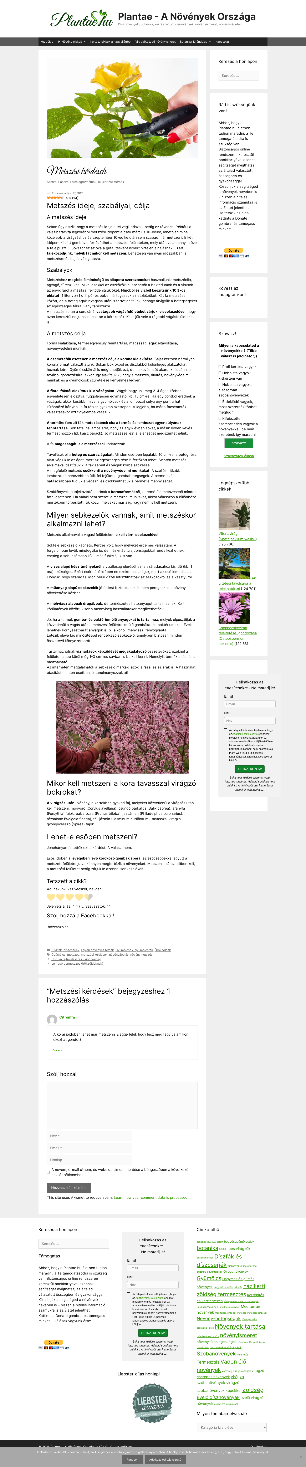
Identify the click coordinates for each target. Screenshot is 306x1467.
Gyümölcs (58, 954)
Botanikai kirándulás (193, 41)
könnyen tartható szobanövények (241, 1301)
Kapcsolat (222, 41)
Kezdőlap (47, 41)
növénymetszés (141, 954)
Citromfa (67, 1017)
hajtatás (238, 1287)
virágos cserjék (242, 1371)
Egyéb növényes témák (97, 950)
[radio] (51, 898)
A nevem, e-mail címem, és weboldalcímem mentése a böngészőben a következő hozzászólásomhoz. (119, 1172)
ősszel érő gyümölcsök (226, 1404)
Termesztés (208, 1362)
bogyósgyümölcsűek (239, 1241)
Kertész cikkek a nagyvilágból (110, 41)
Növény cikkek (72, 41)
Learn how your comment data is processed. (151, 1197)
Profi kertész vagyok (239, 367)
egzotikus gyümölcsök (209, 1271)
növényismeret (238, 1335)
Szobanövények (216, 1353)
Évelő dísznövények (218, 1397)
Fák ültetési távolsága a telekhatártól (237, 583)
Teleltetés (242, 1354)
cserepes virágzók (234, 1248)
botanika (207, 1248)
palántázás (259, 1342)
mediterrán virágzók (225, 1313)
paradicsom (203, 1347)
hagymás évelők (223, 1287)
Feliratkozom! (250, 769)
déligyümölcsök (205, 1257)
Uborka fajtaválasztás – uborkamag (76, 959)
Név (227, 713)
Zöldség (253, 1389)
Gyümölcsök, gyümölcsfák (134, 950)
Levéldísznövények (208, 1307)
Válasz (57, 1050)
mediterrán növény (230, 1307)
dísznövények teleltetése (242, 1266)
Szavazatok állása (239, 456)
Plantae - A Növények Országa (187, 16)
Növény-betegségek (219, 1318)
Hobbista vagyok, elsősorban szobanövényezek (235, 390)
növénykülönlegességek (217, 1342)
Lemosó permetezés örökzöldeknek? (77, 963)
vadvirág (227, 1371)
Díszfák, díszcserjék (65, 950)
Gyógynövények (236, 1271)
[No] (301, 1457)
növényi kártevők (208, 1336)
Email (228, 696)
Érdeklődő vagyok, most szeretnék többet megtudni (238, 407)
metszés (73, 954)
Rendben (132, 1459)
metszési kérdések (94, 954)
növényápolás (119, 954)
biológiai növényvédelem (210, 1242)
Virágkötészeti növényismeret (155, 41)
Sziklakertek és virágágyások (225, 1347)
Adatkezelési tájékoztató (246, 734)
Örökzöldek (163, 950)
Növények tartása (240, 1326)
